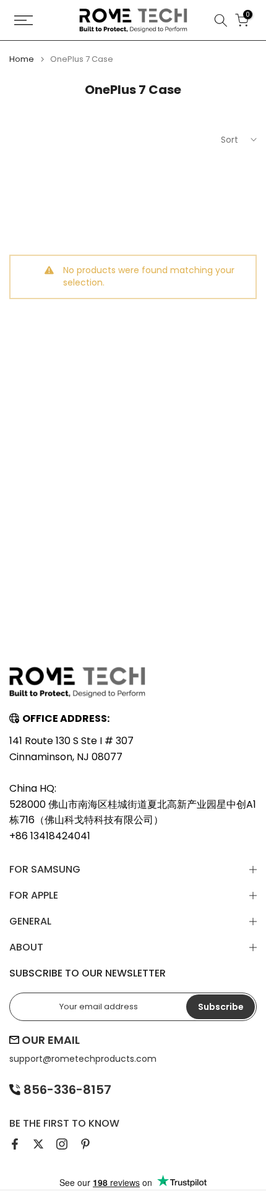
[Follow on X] (38, 1144)
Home (21, 59)
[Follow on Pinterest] (85, 1144)
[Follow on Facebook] (14, 1144)
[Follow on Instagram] (61, 1144)
